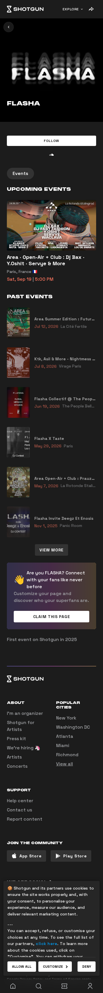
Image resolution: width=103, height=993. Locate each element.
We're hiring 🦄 (23, 748)
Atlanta (64, 736)
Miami (62, 745)
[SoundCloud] (51, 154)
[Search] (39, 986)
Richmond (67, 755)
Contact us (19, 810)
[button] (51, 141)
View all (64, 764)
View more (51, 550)
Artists (14, 757)
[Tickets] (64, 986)
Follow (51, 140)
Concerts (17, 766)
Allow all (21, 966)
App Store (30, 856)
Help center (20, 801)
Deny (86, 966)
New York (66, 718)
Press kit (16, 739)
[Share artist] (91, 9)
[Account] (90, 986)
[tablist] (51, 173)
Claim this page (51, 616)
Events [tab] (20, 173)
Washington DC (73, 727)
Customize (53, 966)
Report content (24, 819)
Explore (71, 9)
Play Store (75, 856)
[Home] (25, 9)
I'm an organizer (25, 713)
